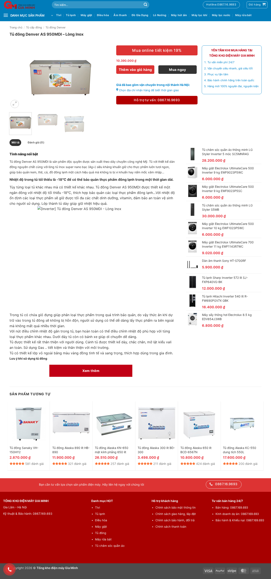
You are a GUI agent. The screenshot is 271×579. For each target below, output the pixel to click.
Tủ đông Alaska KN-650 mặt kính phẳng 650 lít (111, 450)
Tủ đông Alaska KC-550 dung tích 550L (239, 450)
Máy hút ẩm (179, 15)
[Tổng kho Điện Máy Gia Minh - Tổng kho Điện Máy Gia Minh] (24, 5)
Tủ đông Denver (56, 27)
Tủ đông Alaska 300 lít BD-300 (156, 450)
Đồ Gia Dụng (140, 15)
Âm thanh (120, 15)
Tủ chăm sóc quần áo (109, 545)
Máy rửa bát (243, 15)
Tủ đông (100, 533)
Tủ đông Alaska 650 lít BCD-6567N (196, 450)
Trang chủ (16, 27)
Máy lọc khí (199, 15)
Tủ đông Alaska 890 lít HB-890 (71, 450)
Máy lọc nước (221, 15)
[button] (15, 104)
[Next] (104, 77)
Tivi (58, 15)
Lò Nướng (159, 15)
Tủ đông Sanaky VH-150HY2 (24, 450)
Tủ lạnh (71, 15)
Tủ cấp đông (34, 27)
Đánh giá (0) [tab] (36, 142)
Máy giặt (86, 15)
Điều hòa (103, 15)
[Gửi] (145, 4)
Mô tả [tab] (15, 142)
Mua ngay (177, 69)
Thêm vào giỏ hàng (135, 69)
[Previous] (16, 77)
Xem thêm (91, 371)
